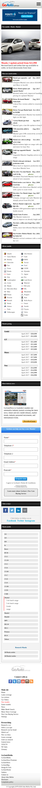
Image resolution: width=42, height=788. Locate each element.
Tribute (6, 639)
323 (5, 538)
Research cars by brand (8, 730)
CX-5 (6, 564)
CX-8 (6, 579)
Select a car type (6, 727)
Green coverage (6, 737)
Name (6, 438)
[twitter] (14, 681)
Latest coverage (6, 695)
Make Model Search (7, 709)
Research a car (6, 725)
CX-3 (6, 556)
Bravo (6, 549)
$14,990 (29, 368)
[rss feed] (31, 681)
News (3, 707)
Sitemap (4, 717)
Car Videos (5, 700)
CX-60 (6, 571)
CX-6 (6, 568)
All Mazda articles (9, 652)
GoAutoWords (6, 770)
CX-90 (6, 586)
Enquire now (21, 479)
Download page (29, 421)
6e (5, 545)
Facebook (11, 520)
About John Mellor (7, 777)
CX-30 (6, 560)
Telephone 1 (9, 446)
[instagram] (27, 681)
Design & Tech (6, 767)
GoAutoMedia (6, 758)
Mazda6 (6, 617)
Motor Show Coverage (8, 712)
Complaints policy (7, 782)
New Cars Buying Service (9, 714)
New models (5, 702)
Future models (6, 704)
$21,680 (29, 342)
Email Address (10, 462)
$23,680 (29, 347)
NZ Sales (4, 747)
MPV (6, 620)
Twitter (20, 520)
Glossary (4, 749)
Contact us (4, 775)
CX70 (6, 590)
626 (5, 541)
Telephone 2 (8, 454)
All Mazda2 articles (10, 656)
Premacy (7, 632)
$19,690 (29, 360)
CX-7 (6, 575)
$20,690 (29, 334)
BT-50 (6, 553)
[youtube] (23, 681)
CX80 (6, 594)
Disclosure (4, 779)
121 (5, 534)
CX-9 (6, 583)
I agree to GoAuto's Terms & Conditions (21, 483)
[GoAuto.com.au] (9, 7)
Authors (4, 772)
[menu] (39, 4)
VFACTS (4, 744)
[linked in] (19, 681)
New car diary (6, 735)
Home (3, 692)
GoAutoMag (5, 765)
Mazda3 (6, 613)
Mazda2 (7, 598)
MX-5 (6, 628)
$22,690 (29, 336)
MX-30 (6, 624)
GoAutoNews (5, 762)
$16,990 (29, 373)
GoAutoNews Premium (9, 760)
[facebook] (10, 681)
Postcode (7, 470)
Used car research (7, 740)
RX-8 (6, 635)
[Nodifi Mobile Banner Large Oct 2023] (19, 20)
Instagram (30, 520)
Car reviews (5, 697)
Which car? (5, 732)
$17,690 (29, 355)
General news (5, 742)
